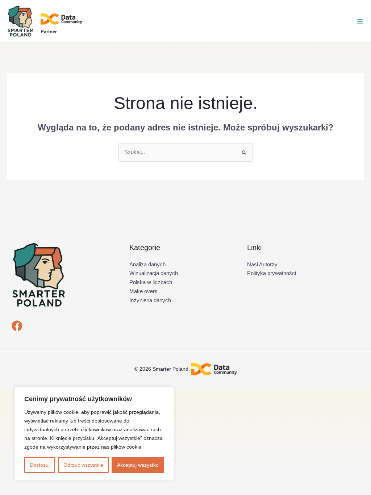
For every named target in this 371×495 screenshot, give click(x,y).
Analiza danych (147, 264)
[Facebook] (17, 325)
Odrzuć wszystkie (83, 465)
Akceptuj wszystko (138, 465)
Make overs (143, 291)
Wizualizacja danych (153, 273)
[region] (94, 434)
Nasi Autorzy (262, 264)
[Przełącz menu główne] (360, 21)
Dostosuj (40, 465)
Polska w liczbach (150, 282)
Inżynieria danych (150, 300)
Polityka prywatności (271, 273)
